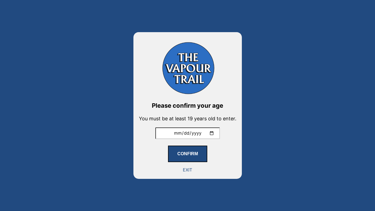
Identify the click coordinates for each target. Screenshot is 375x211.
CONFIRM (187, 153)
